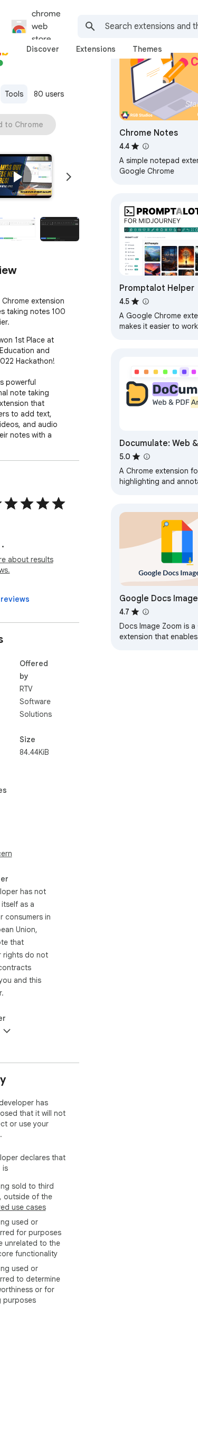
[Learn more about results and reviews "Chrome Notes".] (145, 146)
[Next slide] (68, 176)
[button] (16, 176)
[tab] (43, 49)
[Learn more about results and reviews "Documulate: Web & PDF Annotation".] (146, 456)
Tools (14, 94)
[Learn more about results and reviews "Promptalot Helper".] (145, 301)
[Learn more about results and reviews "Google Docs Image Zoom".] (145, 611)
